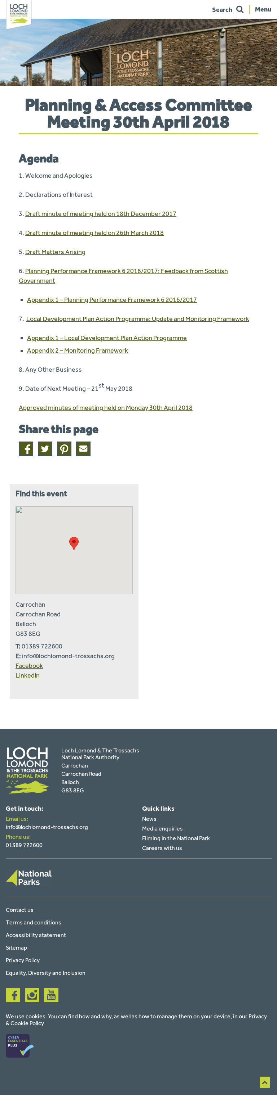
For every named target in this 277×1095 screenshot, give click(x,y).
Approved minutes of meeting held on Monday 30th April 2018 (106, 408)
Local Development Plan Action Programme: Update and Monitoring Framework (137, 319)
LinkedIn (28, 675)
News (149, 818)
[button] (74, 543)
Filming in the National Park (176, 838)
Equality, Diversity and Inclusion (45, 972)
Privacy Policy (23, 960)
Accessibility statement (36, 935)
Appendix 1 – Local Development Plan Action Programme (107, 338)
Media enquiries (162, 828)
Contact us (20, 909)
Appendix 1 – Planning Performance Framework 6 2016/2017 (112, 300)
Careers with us (162, 848)
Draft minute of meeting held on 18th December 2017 (100, 214)
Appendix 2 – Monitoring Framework (77, 350)
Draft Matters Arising (55, 252)
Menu (263, 9)
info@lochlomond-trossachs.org (47, 827)
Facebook (29, 666)
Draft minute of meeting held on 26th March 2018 (94, 233)
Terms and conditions (33, 922)
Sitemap (16, 947)
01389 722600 (24, 845)
